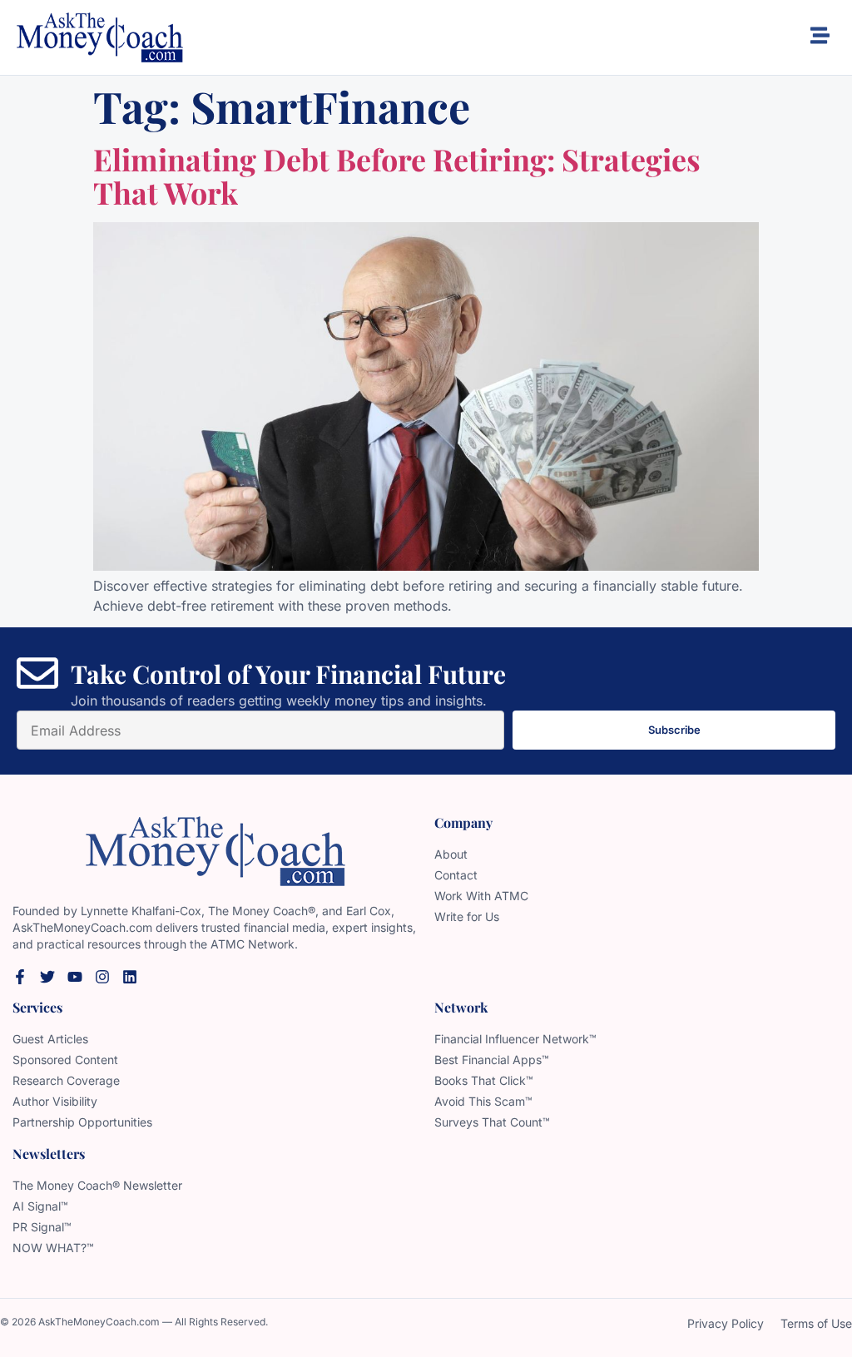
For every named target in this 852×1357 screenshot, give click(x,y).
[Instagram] (102, 976)
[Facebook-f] (19, 976)
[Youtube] (74, 976)
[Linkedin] (129, 976)
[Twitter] (47, 976)
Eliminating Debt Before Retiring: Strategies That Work (397, 175)
